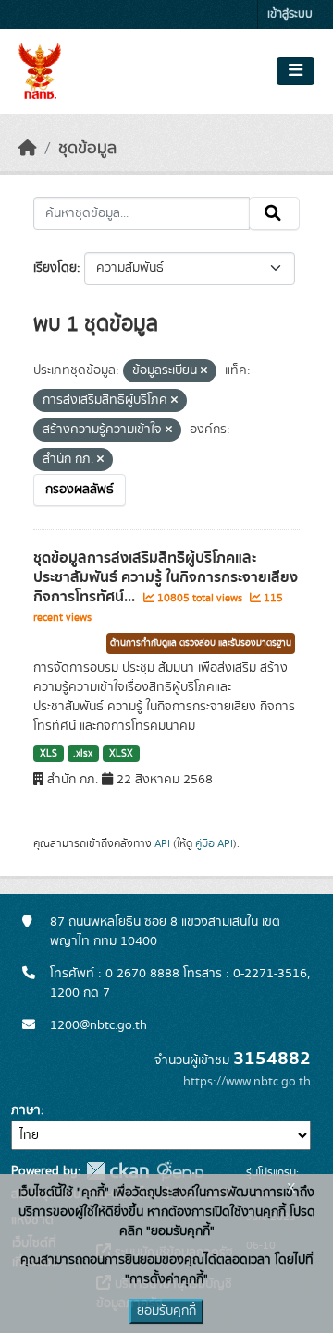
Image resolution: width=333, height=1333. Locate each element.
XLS (48, 753)
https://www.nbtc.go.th (247, 1081)
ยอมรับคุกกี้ (166, 1311)
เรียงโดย (55, 268)
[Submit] (274, 213)
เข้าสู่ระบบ (290, 14)
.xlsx (82, 753)
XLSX (121, 753)
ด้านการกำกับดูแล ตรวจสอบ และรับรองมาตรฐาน (200, 642)
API (162, 843)
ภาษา (26, 1110)
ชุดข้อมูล (87, 149)
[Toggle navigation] (295, 71)
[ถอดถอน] (204, 371)
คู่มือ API (214, 843)
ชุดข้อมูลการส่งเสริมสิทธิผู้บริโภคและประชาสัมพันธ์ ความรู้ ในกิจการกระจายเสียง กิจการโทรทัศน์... (165, 577)
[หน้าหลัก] (27, 149)
